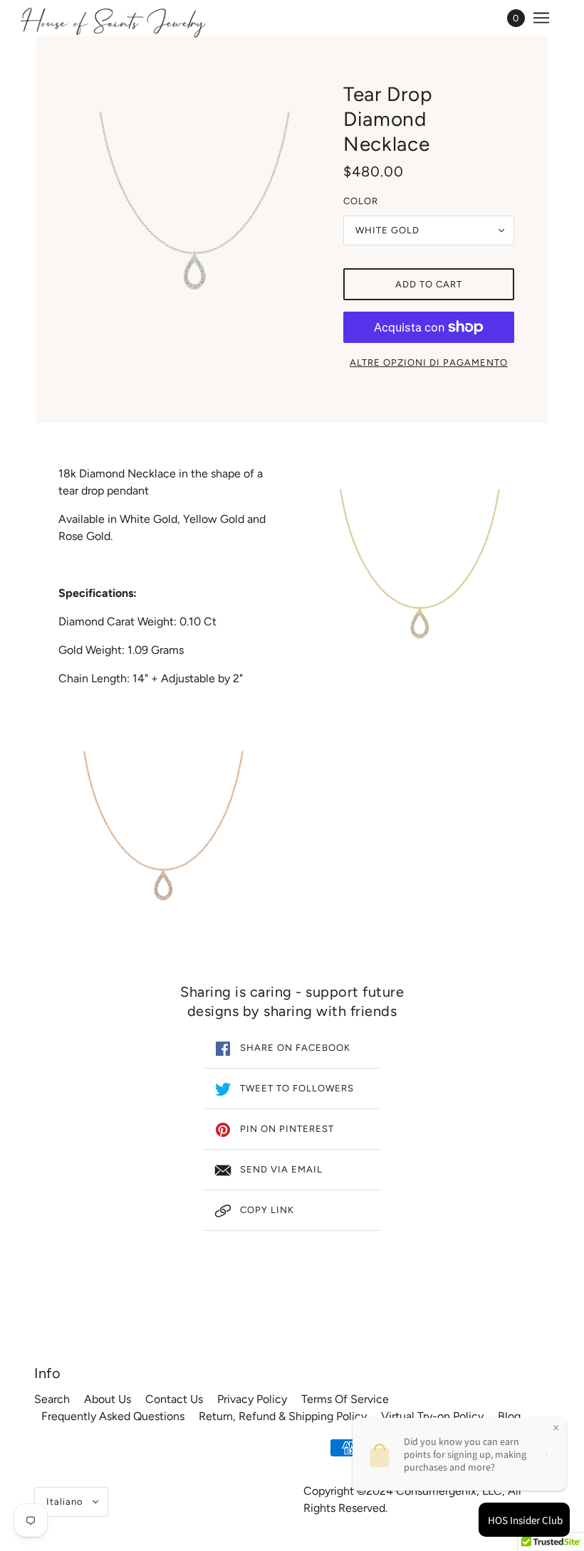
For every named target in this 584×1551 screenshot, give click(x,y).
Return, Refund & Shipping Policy (283, 1416)
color (360, 201)
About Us (107, 1399)
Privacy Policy (252, 1399)
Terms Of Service (345, 1399)
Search (52, 1399)
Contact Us (174, 1399)
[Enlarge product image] (195, 212)
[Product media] (163, 835)
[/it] (113, 21)
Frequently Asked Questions (112, 1416)
